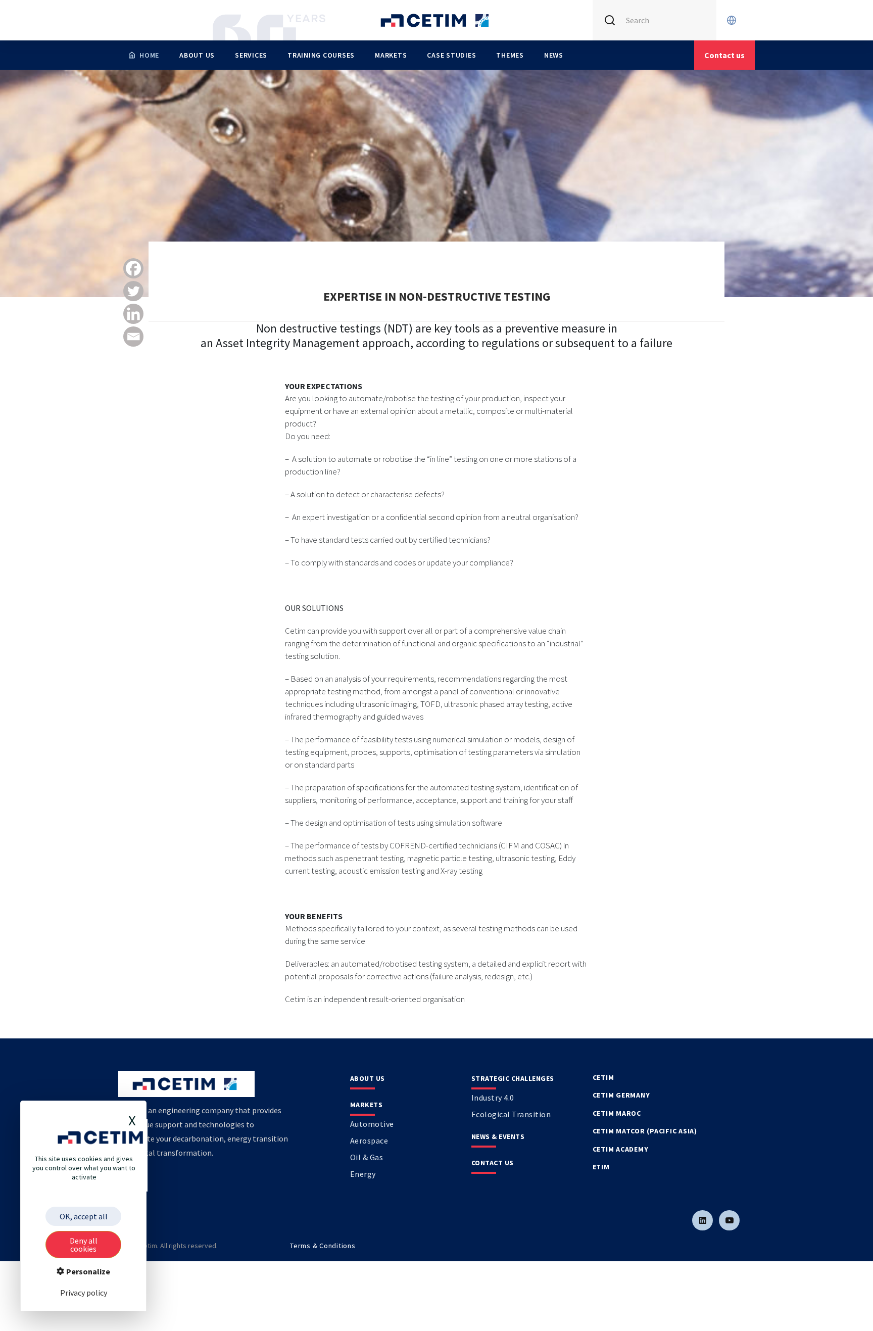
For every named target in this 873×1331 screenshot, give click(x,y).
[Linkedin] (133, 314)
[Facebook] (133, 268)
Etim (601, 1166)
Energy (363, 1174)
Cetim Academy (621, 1149)
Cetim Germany (621, 1095)
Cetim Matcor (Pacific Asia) (645, 1130)
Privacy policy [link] (83, 1293)
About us (197, 55)
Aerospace (369, 1140)
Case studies (451, 55)
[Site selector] (731, 20)
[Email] (133, 336)
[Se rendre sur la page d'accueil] (436, 20)
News (553, 55)
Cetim (603, 1077)
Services (251, 55)
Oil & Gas (366, 1157)
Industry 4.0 (492, 1097)
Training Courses (321, 55)
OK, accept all (84, 1216)
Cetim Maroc (617, 1113)
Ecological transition (511, 1114)
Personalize (87, 1271)
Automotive (372, 1124)
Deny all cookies (84, 1244)
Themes (510, 55)
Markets (391, 55)
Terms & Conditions (323, 1245)
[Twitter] (133, 291)
